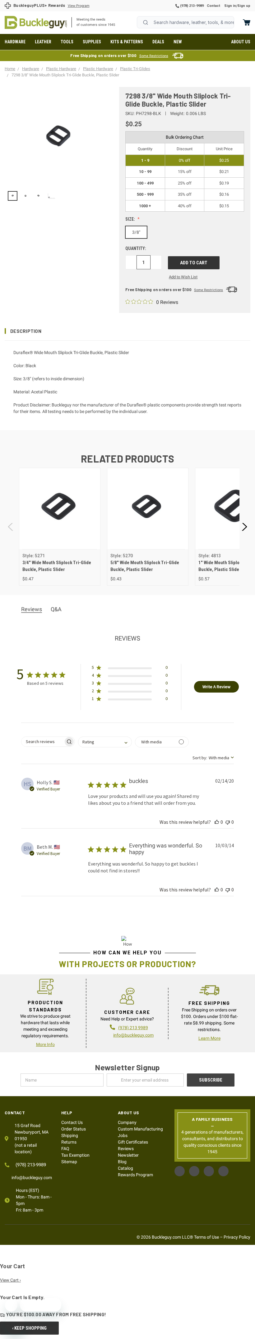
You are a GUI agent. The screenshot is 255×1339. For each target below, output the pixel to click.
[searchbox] (42, 741)
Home (36, 22)
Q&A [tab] (56, 609)
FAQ (65, 1148)
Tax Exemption (75, 1155)
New (178, 41)
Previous (11, 527)
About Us (240, 41)
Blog (122, 1161)
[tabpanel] (60, 527)
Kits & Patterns (126, 41)
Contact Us (72, 1122)
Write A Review (216, 686)
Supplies (92, 41)
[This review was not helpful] (227, 822)
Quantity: (135, 248)
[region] (57, 196)
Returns (68, 1142)
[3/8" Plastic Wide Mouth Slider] (12, 196)
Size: (130, 219)
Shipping (69, 1135)
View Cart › (10, 1280)
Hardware (15, 41)
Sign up (243, 6)
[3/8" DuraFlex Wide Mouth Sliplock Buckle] (38, 196)
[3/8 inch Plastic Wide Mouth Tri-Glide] (25, 196)
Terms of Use (206, 1237)
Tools (67, 41)
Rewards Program (135, 1174)
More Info (45, 1044)
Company (127, 1122)
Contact (213, 6)
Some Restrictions (153, 56)
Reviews (126, 1148)
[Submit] (146, 22)
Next (244, 527)
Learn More (209, 1038)
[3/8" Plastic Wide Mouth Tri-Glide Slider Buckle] (51, 196)
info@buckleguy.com (133, 1035)
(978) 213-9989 (191, 6)
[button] (127, 331)
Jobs (123, 1135)
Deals (158, 41)
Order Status (73, 1128)
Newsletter (128, 1155)
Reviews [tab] (31, 609)
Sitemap (69, 1161)
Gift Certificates (133, 1142)
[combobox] (185, 22)
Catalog (125, 1168)
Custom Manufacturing (140, 1128)
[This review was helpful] (217, 822)
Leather (43, 41)
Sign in (230, 6)
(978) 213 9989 (133, 1027)
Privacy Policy (237, 1237)
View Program (79, 6)
